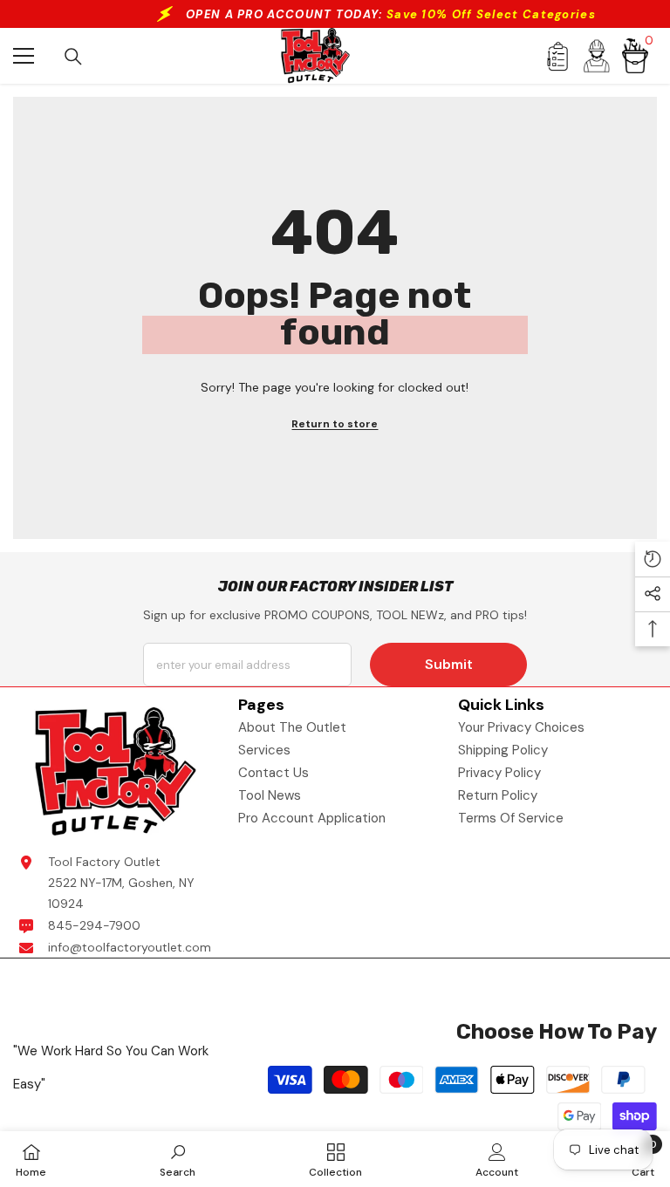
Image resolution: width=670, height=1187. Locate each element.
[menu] (23, 55)
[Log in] (597, 55)
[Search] (73, 56)
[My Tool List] (557, 56)
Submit (449, 664)
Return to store (334, 424)
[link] (177, 1159)
